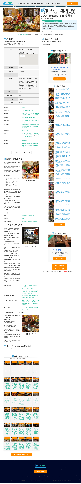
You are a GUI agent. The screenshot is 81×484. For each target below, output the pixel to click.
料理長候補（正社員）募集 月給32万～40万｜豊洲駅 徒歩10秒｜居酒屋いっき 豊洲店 (28, 370)
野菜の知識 (31, 296)
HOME (22, 476)
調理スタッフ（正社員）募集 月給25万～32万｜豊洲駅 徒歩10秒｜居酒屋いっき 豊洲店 (62, 147)
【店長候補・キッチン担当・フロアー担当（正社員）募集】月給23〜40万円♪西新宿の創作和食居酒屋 (21, 401)
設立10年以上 (25, 128)
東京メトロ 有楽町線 (32, 221)
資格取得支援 (33, 145)
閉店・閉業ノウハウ (32, 293)
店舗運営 (36, 291)
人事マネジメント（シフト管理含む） (30, 289)
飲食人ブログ (55, 6)
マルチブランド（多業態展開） (29, 125)
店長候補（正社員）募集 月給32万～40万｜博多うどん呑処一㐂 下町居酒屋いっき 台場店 (62, 156)
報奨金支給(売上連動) (29, 135)
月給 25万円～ (25, 130)
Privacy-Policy (22, 480)
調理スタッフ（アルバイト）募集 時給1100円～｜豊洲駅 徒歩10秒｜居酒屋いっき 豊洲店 (62, 134)
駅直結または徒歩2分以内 (28, 215)
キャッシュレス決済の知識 (32, 301)
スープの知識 (25, 296)
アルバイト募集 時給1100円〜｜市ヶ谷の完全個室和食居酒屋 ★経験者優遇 (36, 431)
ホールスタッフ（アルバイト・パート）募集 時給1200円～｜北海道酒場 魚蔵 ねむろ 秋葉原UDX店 (21, 417)
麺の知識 (32, 297)
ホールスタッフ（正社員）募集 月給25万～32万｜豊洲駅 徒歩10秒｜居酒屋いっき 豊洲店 (62, 143)
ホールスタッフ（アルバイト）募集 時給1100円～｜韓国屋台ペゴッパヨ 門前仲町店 (7, 386)
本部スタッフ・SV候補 (27, 113)
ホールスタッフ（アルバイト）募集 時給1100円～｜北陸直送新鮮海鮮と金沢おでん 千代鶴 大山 (14, 446)
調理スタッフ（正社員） (33, 115)
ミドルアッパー (25, 213)
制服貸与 (24, 143)
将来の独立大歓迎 (34, 126)
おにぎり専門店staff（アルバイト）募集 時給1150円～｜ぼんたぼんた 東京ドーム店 (14, 416)
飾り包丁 (27, 309)
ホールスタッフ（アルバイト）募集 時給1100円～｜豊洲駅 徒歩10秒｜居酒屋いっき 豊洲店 (21, 446)
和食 (23, 117)
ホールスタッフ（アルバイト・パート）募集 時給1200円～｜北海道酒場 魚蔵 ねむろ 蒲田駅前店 (7, 446)
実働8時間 (24, 141)
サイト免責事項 (45, 476)
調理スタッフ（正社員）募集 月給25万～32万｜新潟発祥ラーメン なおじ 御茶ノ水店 (7, 431)
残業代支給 (29, 143)
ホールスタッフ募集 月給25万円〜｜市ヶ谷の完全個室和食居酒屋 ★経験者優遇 (7, 416)
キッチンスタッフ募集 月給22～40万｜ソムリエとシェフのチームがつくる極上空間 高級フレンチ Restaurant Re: (36, 370)
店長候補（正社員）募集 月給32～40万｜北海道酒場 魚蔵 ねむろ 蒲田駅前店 (7, 400)
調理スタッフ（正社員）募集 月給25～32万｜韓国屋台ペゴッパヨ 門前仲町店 (28, 400)
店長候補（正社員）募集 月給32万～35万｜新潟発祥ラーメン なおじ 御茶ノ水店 (14, 386)
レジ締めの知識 (25, 303)
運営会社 (66, 6)
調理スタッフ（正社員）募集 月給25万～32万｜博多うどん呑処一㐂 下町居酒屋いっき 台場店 (28, 416)
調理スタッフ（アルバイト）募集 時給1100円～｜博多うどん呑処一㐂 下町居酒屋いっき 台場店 (36, 446)
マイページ (52, 476)
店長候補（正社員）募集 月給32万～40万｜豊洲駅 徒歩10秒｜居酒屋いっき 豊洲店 (36, 416)
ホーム (19, 34)
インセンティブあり (26, 133)
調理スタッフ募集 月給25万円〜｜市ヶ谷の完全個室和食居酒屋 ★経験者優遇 (21, 386)
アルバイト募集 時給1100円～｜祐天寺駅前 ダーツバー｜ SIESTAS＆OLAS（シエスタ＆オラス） (28, 431)
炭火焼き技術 (31, 307)
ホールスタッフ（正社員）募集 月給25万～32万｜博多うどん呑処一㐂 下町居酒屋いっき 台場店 (21, 431)
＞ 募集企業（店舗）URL (46, 32)
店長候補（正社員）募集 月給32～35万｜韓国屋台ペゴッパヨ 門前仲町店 (28, 446)
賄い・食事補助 (25, 145)
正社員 (26, 34)
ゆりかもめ (24, 221)
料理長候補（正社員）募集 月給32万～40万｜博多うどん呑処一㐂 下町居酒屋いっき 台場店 (62, 152)
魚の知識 (28, 297)
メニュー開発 (27, 288)
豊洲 (23, 218)
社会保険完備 (35, 143)
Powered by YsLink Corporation (40, 482)
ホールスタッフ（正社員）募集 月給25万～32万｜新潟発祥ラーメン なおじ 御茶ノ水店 (62, 197)
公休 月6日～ (25, 120)
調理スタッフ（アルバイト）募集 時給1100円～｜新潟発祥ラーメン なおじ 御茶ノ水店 (36, 400)
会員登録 (35, 6)
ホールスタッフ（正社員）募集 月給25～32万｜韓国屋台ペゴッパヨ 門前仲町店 (14, 400)
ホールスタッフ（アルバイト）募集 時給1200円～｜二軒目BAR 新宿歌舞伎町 (28, 386)
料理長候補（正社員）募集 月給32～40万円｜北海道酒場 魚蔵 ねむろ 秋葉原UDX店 (62, 210)
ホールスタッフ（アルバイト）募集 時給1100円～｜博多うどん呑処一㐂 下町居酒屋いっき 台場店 (62, 170)
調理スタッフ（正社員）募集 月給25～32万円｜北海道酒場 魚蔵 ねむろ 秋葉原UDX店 (14, 431)
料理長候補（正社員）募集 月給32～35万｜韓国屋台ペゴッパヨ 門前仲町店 (62, 98)
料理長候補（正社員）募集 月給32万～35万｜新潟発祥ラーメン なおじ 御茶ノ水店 (36, 386)
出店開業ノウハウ (30, 291)
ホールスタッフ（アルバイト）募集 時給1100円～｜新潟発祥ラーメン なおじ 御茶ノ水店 (62, 201)
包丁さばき (24, 307)
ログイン (45, 6)
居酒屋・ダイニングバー (30, 117)
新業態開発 (24, 293)
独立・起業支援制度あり (27, 110)
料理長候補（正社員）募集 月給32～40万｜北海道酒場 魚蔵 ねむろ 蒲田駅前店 (21, 369)
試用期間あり (30, 136)
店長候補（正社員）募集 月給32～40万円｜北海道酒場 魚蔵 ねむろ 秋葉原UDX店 (7, 369)
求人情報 (15, 6)
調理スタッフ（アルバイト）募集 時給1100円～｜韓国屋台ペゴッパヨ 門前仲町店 (14, 369)
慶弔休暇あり (32, 120)
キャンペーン (25, 6)
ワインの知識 (33, 303)
